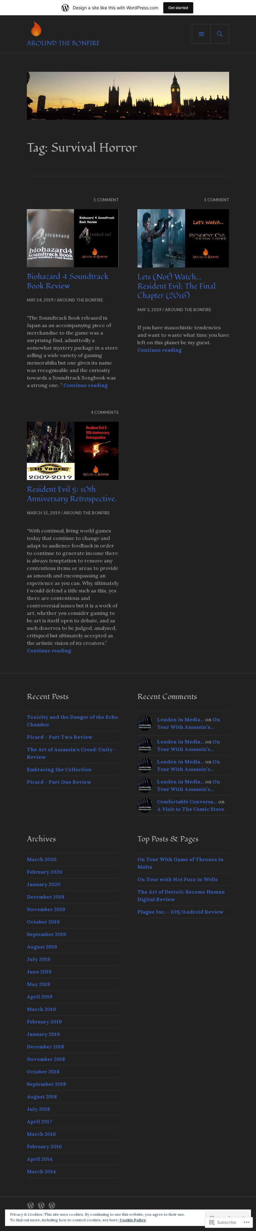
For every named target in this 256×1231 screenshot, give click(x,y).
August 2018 (42, 1096)
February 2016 (44, 1146)
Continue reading (85, 385)
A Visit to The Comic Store (190, 809)
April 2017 (39, 1121)
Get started (178, 7)
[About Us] (30, 1205)
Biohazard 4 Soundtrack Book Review (67, 281)
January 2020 (44, 884)
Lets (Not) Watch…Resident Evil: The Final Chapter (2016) (176, 286)
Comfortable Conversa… (187, 801)
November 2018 (46, 1059)
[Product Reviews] (52, 1205)
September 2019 (46, 934)
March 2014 (41, 1171)
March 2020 (42, 859)
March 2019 (41, 1009)
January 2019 (43, 1034)
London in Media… (180, 719)
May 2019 (38, 984)
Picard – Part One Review (59, 782)
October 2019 (43, 922)
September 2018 (46, 1084)
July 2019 (38, 959)
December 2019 (45, 897)
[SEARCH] (219, 34)
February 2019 (44, 1021)
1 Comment (106, 199)
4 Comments (105, 412)
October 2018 (43, 1071)
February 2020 (44, 872)
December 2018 (45, 1046)
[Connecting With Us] (41, 1205)
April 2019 (39, 996)
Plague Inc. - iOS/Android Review (180, 912)
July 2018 (38, 1109)
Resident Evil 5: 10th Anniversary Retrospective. (72, 494)
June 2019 (39, 972)
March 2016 (41, 1134)
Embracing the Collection (59, 769)
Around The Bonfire (63, 43)
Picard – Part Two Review (60, 737)
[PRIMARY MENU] (201, 34)
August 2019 (42, 947)
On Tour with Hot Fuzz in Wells (177, 879)
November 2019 (46, 909)
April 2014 (39, 1159)
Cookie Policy (133, 1220)
